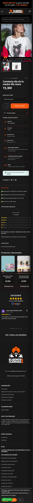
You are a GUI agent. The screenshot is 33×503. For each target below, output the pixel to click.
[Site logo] (16, 11)
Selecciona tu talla (8, 95)
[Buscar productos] (28, 19)
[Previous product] (24, 78)
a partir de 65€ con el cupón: (16, 4)
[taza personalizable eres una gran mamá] (24, 265)
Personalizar (8, 286)
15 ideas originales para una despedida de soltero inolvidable (16, 450)
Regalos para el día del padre (9, 461)
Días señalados (14, 78)
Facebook (4, 440)
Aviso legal (4, 389)
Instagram (4, 437)
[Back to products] (26, 78)
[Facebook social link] (10, 180)
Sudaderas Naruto (6, 486)
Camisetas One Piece (7, 473)
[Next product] (28, 78)
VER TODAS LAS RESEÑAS (16, 335)
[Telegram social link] (16, 180)
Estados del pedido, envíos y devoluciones (13, 391)
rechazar (13, 500)
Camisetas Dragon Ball (7, 470)
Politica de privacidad (7, 397)
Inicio (4, 78)
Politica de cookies (6, 400)
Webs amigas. (5, 410)
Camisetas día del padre (8, 464)
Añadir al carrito (20, 106)
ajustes (14, 495)
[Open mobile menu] (2, 11)
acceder (7, 237)
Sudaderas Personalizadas (9, 477)
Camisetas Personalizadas (8, 458)
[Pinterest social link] (12, 180)
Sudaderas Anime (6, 480)
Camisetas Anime (6, 467)
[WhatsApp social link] (14, 180)
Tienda (8, 78)
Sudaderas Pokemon (7, 483)
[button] (7, 499)
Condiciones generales (7, 394)
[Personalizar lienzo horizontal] (8, 265)
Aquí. (8, 424)
